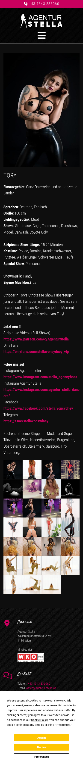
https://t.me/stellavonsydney (25, 421)
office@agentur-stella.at (41, 688)
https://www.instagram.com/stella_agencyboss (40, 376)
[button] (41, 35)
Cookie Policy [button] (39, 720)
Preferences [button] (63, 724)
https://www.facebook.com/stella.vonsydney (38, 408)
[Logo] (41, 21)
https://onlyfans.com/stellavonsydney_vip (36, 351)
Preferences (41, 756)
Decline (41, 747)
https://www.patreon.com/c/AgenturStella (36, 339)
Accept (41, 737)
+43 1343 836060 (44, 4)
